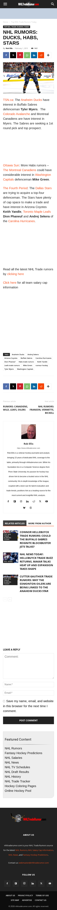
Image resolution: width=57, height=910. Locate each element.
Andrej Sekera (33, 354)
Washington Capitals (25, 369)
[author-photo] (28, 438)
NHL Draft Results (17, 772)
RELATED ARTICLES (15, 523)
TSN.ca (8, 99)
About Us (10, 895)
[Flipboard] (15, 501)
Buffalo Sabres (26, 358)
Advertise (27, 900)
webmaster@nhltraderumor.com (34, 862)
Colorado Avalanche (16, 114)
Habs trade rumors (26, 362)
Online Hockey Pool (18, 790)
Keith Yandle (42, 362)
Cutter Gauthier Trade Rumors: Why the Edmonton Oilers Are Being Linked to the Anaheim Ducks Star (36, 584)
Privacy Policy (25, 895)
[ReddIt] (41, 55)
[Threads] (31, 508)
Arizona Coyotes (10, 358)
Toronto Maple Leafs (37, 211)
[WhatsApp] (27, 55)
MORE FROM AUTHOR (39, 523)
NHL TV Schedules (17, 767)
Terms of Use (42, 895)
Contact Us (40, 900)
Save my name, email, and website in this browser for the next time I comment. (28, 705)
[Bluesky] (25, 508)
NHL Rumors (13, 748)
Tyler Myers (9, 369)
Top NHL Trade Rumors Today (23, 22)
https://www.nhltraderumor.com (28, 448)
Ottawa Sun (11, 165)
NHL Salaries (13, 757)
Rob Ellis (9, 48)
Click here (9, 282)
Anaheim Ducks (31, 99)
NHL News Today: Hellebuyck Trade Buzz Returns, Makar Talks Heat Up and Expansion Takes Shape (36, 561)
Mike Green (27, 365)
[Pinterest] (20, 55)
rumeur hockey (42, 365)
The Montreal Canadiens (19, 170)
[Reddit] (34, 501)
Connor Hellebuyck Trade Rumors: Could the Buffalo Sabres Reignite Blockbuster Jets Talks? (35, 539)
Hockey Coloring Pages (20, 786)
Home (5, 22)
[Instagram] (22, 501)
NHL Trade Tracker (17, 781)
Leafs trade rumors (12, 365)
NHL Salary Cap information (40, 850)
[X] (13, 55)
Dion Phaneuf (9, 362)
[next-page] (10, 599)
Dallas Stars (43, 188)
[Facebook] (6, 55)
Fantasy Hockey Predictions (23, 753)
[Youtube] (47, 501)
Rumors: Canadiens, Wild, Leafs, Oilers (15, 408)
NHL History (13, 776)
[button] (5, 4)
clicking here (15, 274)
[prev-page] (5, 599)
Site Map (15, 900)
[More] (48, 55)
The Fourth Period (15, 188)
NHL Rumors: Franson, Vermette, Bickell (42, 409)
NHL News (8, 561)
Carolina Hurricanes (21, 221)
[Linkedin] (34, 55)
